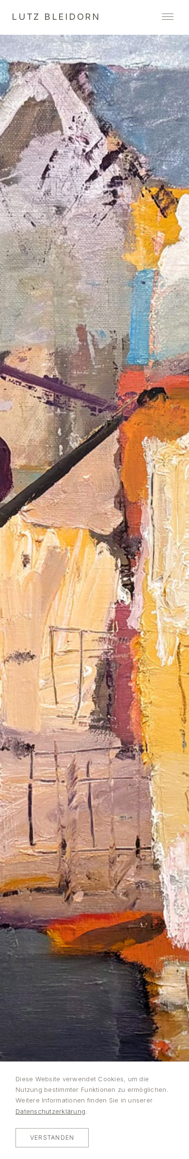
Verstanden (52, 1137)
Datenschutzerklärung (50, 1111)
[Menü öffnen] (167, 17)
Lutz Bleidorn (56, 16)
